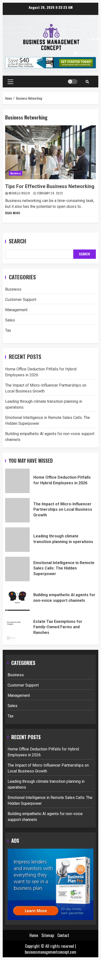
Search (17, 241)
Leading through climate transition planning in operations (17, 539)
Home (33, 935)
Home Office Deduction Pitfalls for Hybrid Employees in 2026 (17, 481)
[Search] (87, 81)
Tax (8, 330)
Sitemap (47, 935)
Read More (12, 213)
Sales (10, 320)
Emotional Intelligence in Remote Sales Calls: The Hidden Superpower (17, 569)
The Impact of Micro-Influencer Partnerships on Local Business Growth (17, 510)
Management (16, 310)
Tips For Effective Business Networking (50, 152)
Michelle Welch (20, 193)
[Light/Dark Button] (72, 81)
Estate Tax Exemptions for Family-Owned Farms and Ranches (17, 628)
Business (15, 173)
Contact (63, 935)
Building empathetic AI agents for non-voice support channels (17, 598)
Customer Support (20, 299)
